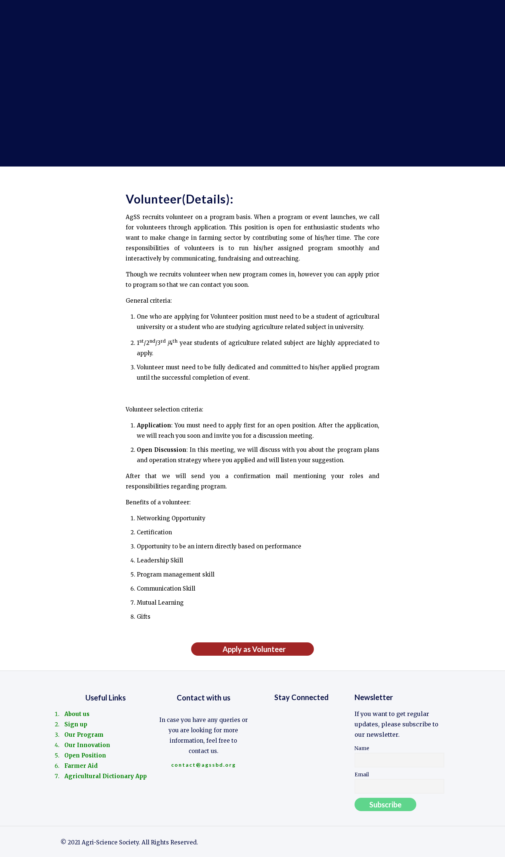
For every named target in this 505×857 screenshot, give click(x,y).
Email (362, 775)
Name (362, 748)
